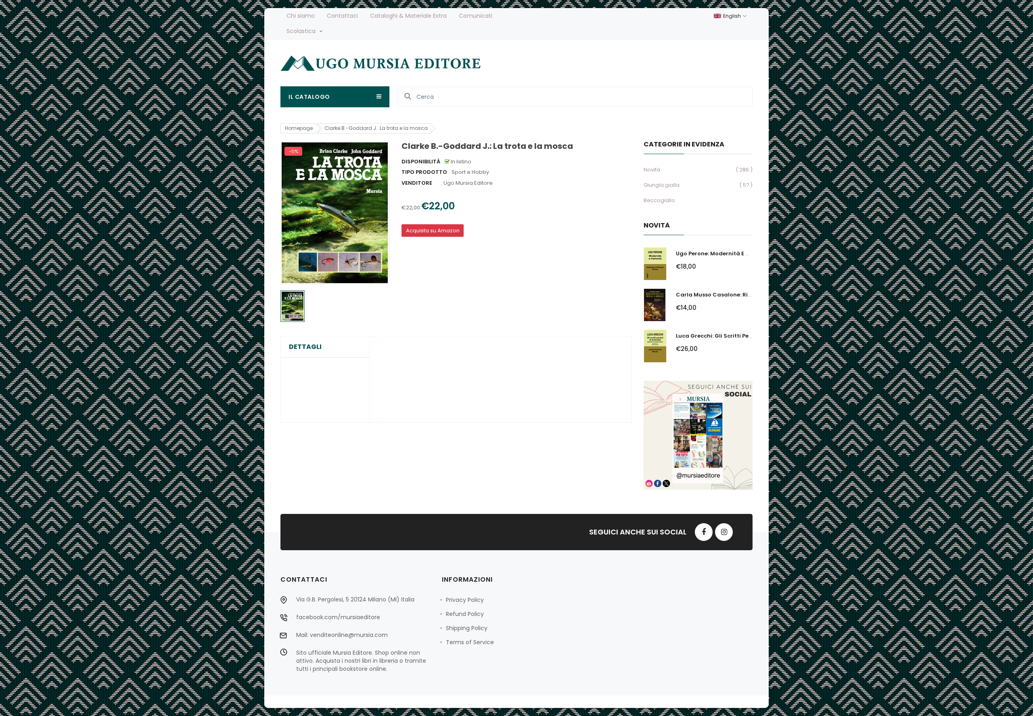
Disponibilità (420, 161)
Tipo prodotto (424, 172)
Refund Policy (465, 614)
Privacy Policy (465, 600)
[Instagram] (724, 532)
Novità (652, 169)
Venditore (416, 183)
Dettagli (305, 346)
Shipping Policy (466, 628)
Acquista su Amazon (433, 230)
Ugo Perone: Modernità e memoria (723, 253)
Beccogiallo (659, 200)
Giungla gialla (662, 185)
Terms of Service (470, 642)
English (732, 16)
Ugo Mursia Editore (468, 183)
